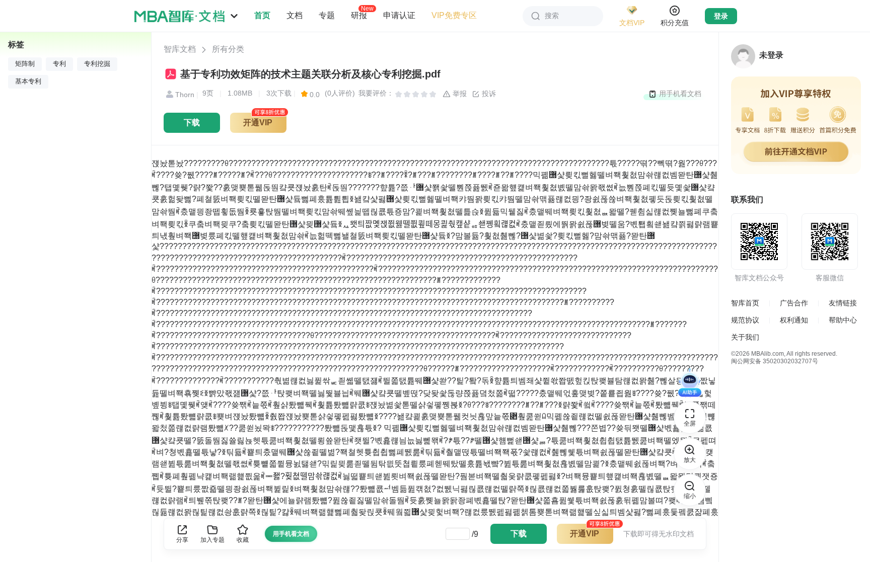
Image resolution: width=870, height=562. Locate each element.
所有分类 (228, 49)
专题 (327, 15)
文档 (294, 15)
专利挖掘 (97, 63)
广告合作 (794, 303)
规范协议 (745, 320)
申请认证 (399, 15)
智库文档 (180, 49)
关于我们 (745, 337)
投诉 (488, 94)
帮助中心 (843, 320)
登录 (721, 16)
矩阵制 (25, 63)
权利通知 (794, 320)
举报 (459, 94)
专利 (59, 63)
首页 (262, 15)
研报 (359, 15)
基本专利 (28, 81)
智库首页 (745, 303)
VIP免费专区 (454, 15)
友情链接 (843, 303)
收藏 (243, 539)
